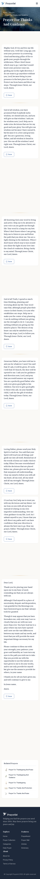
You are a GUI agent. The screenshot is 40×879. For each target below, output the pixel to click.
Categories (7, 844)
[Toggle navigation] (37, 3)
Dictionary (24, 848)
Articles (24, 844)
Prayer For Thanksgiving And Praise (21, 770)
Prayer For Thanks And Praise (19, 793)
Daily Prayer (7, 848)
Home (5, 12)
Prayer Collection (9, 840)
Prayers (12, 12)
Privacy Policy (8, 860)
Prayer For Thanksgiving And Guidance (19, 776)
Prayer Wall (25, 840)
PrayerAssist (25, 836)
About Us (6, 856)
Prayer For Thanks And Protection (20, 788)
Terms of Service (9, 864)
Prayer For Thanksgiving (17, 783)
